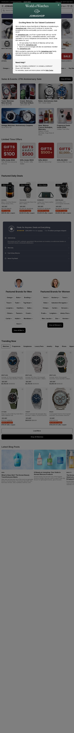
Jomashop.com (21, 28)
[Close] (58, 5)
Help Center (49, 70)
